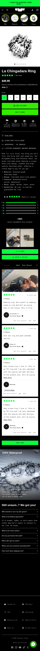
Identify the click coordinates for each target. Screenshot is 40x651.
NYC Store (28, 604)
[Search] (7, 9)
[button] (20, 75)
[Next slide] (36, 474)
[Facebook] (12, 647)
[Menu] (2, 9)
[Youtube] (20, 647)
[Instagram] (16, 647)
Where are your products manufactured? (16, 546)
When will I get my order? (11, 541)
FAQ (8, 612)
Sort (18, 265)
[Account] (32, 9)
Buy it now (20, 112)
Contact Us (11, 604)
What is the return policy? (11, 531)
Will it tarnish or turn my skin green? (14, 512)
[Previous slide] (3, 474)
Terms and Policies (20, 642)
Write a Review (24, 258)
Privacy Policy (30, 628)
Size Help (9, 135)
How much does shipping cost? (13, 551)
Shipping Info (12, 620)
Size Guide (29, 612)
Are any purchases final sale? (12, 536)
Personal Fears (22, 638)
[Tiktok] (24, 647)
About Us (10, 628)
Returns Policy (30, 620)
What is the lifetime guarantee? (13, 517)
